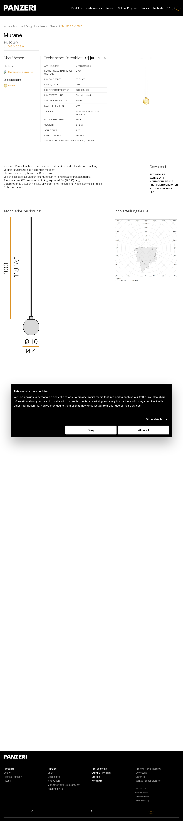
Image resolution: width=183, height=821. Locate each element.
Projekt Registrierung (148, 768)
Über (50, 772)
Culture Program (127, 8)
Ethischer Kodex (142, 796)
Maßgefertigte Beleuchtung (64, 784)
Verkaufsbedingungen (148, 780)
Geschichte (54, 776)
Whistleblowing (142, 801)
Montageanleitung (161, 181)
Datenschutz (140, 789)
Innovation (54, 780)
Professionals (94, 8)
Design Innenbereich (37, 26)
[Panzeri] (20, 8)
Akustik (8, 780)
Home (7, 26)
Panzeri (109, 8)
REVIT (153, 192)
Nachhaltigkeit (56, 788)
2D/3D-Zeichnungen (161, 188)
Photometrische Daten (164, 185)
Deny (91, 429)
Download (141, 772)
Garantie (140, 776)
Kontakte (158, 8)
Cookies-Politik (141, 792)
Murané (55, 26)
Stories (145, 8)
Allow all (143, 429)
